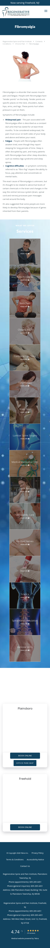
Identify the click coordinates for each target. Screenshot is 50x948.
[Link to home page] (20, 12)
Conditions (7, 44)
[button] (45, 11)
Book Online (25, 755)
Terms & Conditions (15, 859)
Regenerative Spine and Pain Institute (17, 41)
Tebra (36, 938)
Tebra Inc (24, 853)
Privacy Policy (37, 853)
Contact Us (25, 866)
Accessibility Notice (35, 859)
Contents (39, 41)
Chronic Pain (20, 44)
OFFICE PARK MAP (25, 763)
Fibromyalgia (34, 44)
